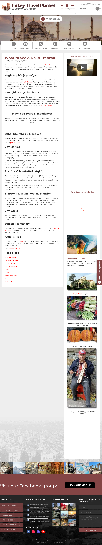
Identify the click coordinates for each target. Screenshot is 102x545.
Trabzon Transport (12, 260)
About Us (16, 540)
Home (13, 48)
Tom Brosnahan (14, 248)
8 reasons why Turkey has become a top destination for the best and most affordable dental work (82, 263)
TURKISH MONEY (8, 520)
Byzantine (48, 65)
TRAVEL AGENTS (8, 515)
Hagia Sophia (27, 82)
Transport (55, 48)
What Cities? (52, 19)
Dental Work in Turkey (76, 258)
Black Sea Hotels (11, 266)
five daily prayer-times (49, 105)
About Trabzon (10, 263)
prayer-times (15, 142)
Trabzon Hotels (11, 257)
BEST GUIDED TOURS (10, 510)
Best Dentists (85, 48)
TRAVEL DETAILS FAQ (10, 525)
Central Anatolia (11, 279)
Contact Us (85, 540)
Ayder (22, 241)
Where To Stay (69, 48)
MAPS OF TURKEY (8, 505)
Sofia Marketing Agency (57, 542)
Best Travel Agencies (67, 9)
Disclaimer (37, 540)
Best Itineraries (41, 48)
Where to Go (25, 48)
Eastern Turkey (10, 282)
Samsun (7, 270)
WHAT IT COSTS (8, 530)
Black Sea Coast (11, 276)
